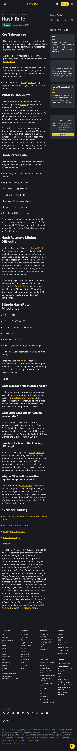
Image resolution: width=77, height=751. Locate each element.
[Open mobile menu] (72, 4)
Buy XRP (42, 693)
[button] (72, 4)
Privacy (4, 654)
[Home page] (31, 4)
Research (24, 665)
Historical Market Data (65, 647)
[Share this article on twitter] (51, 20)
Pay (22, 640)
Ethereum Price (45, 668)
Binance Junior (26, 645)
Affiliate (60, 634)
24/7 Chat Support (64, 663)
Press (4, 645)
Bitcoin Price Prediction (47, 675)
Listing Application (46, 639)
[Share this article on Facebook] (58, 20)
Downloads (6, 671)
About (4, 634)
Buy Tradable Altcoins (47, 702)
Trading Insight (63, 650)
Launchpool (25, 654)
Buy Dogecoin (44, 696)
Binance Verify (63, 679)
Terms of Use (10, 740)
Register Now (62, 135)
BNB (59, 640)
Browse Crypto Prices (47, 662)
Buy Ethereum (44, 699)
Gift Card (24, 651)
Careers (5, 637)
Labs (41, 647)
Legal (4, 648)
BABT (23, 662)
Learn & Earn (44, 659)
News (4, 643)
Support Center (63, 666)
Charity (23, 668)
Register (64, 4)
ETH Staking (25, 659)
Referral (60, 637)
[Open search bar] (56, 4)
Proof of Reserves (64, 653)
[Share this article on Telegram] (65, 20)
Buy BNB (43, 691)
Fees (59, 673)
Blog (3, 659)
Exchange (24, 634)
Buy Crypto (24, 637)
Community (6, 662)
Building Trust (6, 657)
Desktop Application (9, 673)
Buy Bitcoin (43, 688)
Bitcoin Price (44, 665)
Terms (4, 651)
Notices (4, 668)
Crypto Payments (26, 643)
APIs (59, 676)
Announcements (7, 640)
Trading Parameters (64, 682)
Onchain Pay (44, 649)
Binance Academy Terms (32, 740)
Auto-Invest (25, 657)
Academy (24, 648)
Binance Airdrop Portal (65, 685)
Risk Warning (6, 665)
